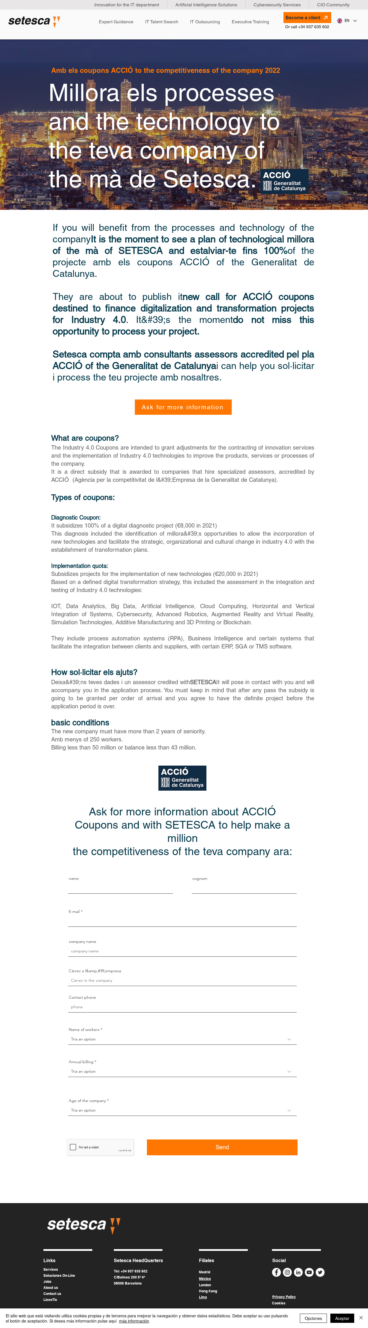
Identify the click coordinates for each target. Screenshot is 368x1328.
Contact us (52, 1293)
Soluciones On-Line (59, 1275)
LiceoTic (50, 1299)
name (74, 878)
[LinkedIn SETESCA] (298, 1272)
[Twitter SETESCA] (320, 1272)
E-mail (74, 912)
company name (82, 941)
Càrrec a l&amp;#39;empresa (95, 971)
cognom (199, 878)
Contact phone (82, 997)
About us (50, 1287)
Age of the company (87, 1101)
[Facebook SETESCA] (276, 1272)
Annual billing (81, 1062)
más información (134, 1321)
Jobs (47, 1281)
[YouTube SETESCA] (309, 1272)
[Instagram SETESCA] (287, 1272)
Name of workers (84, 1030)
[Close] (361, 1318)
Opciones (313, 1318)
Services (50, 1269)
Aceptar (342, 1318)
